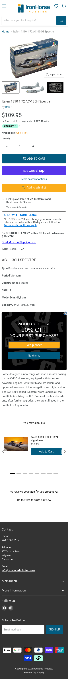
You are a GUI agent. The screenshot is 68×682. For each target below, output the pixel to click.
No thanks (34, 355)
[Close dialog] (65, 313)
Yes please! (34, 345)
